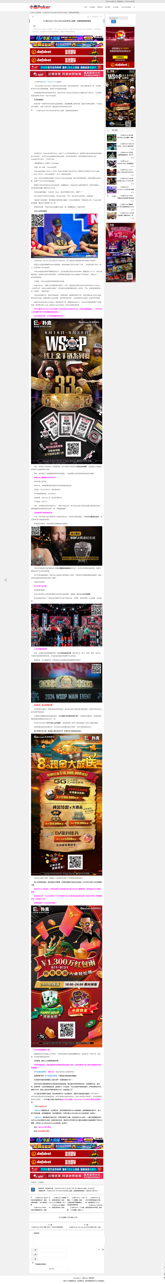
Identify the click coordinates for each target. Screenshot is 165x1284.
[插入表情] (97, 1249)
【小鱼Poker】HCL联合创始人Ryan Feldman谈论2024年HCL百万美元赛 (125, 181)
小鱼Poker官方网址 (44, 1127)
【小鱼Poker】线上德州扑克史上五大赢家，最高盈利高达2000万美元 (125, 137)
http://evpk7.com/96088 (82, 1099)
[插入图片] (100, 1249)
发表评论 (95, 16)
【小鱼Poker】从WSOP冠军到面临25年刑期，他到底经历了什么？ (94, 1207)
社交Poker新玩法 (111, 1)
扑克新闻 (92, 7)
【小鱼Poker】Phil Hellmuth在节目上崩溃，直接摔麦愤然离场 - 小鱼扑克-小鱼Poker (72, 1191)
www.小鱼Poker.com (50, 82)
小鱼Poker (37, 1110)
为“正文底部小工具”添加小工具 (68, 1217)
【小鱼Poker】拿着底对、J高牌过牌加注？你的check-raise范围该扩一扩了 (57, 1207)
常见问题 (115, 7)
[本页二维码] (162, 1277)
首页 (85, 7)
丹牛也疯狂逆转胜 (51, 1076)
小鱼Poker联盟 (126, 7)
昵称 (35, 1250)
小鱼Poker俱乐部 (130, 1)
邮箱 (35, 1255)
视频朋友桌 (120, 1)
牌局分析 (100, 7)
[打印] (88, 16)
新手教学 (108, 7)
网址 (34, 1259)
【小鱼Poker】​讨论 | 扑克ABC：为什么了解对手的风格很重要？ (125, 146)
